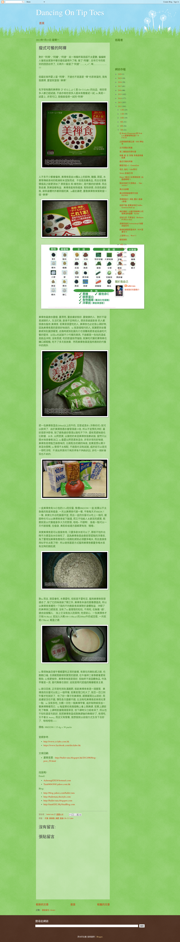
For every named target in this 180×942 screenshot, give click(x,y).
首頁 (41, 23)
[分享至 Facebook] (77, 814)
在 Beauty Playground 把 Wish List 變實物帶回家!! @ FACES (131, 135)
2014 (120, 98)
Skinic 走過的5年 (126, 173)
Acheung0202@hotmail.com (57, 780)
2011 (120, 269)
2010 (120, 274)
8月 (121, 126)
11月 (122, 114)
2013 (120, 102)
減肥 (57, 818)
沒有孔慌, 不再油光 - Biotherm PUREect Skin (131, 218)
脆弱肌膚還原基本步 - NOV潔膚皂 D (131, 230)
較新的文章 (42, 904)
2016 (120, 90)
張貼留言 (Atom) (48, 910)
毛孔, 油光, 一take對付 (128, 169)
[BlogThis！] (72, 814)
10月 (122, 117)
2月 (121, 260)
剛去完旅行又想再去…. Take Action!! (131, 184)
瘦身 (62, 818)
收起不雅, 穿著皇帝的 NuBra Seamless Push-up (131, 206)
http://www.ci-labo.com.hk (56, 741)
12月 (122, 109)
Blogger (99, 936)
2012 (120, 106)
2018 (120, 82)
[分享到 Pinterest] (80, 814)
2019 (120, 78)
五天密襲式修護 (126, 147)
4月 (121, 252)
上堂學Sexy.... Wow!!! (128, 235)
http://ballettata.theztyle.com (57, 796)
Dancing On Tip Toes (70, 12)
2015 (120, 94)
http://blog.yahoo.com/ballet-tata (59, 792)
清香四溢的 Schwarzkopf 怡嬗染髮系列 (131, 224)
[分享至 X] (75, 814)
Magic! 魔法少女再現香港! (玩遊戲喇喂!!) (131, 178)
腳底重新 (123, 239)
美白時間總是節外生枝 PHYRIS (129, 194)
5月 (121, 248)
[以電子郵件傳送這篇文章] (70, 814)
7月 (121, 130)
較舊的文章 (103, 904)
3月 (121, 256)
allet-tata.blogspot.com (61, 800)
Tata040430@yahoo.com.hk (56, 784)
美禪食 (52, 818)
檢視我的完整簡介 (132, 289)
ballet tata (131, 286)
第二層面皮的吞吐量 (128, 151)
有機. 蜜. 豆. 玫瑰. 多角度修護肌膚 (131, 156)
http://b (46, 800)
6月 (121, 244)
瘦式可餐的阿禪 (126, 161)
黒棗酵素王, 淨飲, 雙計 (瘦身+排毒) (131, 200)
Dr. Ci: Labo (68, 818)
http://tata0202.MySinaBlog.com (59, 804)
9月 (121, 122)
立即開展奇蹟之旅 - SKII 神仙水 (131, 142)
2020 (120, 74)
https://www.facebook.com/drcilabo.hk (62, 745)
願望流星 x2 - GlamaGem (129, 165)
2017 (120, 86)
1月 (121, 264)
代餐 (46, 818)
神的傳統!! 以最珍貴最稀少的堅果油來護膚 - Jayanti (131, 212)
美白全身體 (124, 189)
